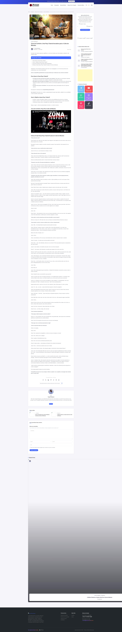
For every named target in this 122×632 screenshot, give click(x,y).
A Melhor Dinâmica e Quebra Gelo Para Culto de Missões (99, 597)
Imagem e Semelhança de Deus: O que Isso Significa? (87, 60)
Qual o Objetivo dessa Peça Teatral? (40, 62)
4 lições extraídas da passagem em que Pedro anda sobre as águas (86, 54)
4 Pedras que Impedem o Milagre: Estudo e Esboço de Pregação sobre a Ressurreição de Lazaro (86, 65)
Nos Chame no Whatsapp (86, 615)
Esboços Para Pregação (39, 11)
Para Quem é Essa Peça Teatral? (39, 60)
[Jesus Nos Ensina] (34, 5)
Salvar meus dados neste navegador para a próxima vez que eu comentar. (43, 447)
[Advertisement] (85, 75)
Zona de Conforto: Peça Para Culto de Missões (42, 63)
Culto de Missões (46, 11)
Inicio (29, 11)
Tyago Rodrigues (37, 48)
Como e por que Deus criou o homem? (86, 50)
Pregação (32, 11)
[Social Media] (81, 89)
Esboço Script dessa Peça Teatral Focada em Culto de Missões (45, 64)
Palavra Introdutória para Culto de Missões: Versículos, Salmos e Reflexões (42, 415)
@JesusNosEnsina (85, 15)
